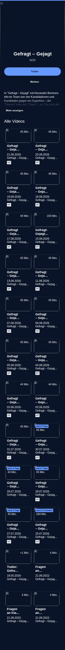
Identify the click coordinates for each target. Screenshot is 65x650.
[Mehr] (27, 147)
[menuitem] (48, 6)
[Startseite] (32, 6)
